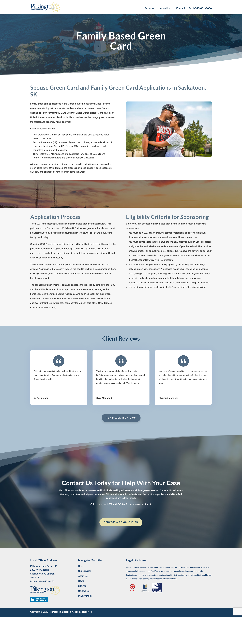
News (81, 581)
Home (81, 566)
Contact (180, 8)
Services (149, 8)
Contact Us (83, 591)
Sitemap (82, 586)
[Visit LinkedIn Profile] (39, 599)
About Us (165, 8)
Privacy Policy (85, 596)
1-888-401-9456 (202, 8)
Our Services (84, 571)
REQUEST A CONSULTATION (121, 522)
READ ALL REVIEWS (121, 418)
